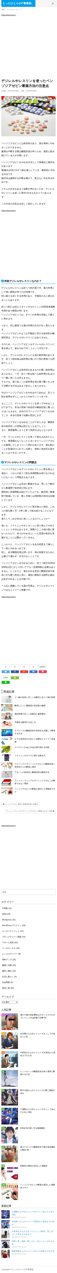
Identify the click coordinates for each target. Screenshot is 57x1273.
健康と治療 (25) (9, 965)
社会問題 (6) (7, 982)
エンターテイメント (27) (13, 931)
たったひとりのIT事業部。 (18, 3)
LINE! (5, 677)
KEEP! (43, 667)
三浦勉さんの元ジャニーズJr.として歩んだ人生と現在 (37, 1110)
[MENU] (53, 3)
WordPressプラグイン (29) (14, 925)
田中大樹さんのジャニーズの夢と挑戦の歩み (37, 1091)
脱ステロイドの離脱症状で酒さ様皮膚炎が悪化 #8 (37, 1148)
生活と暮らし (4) (9, 976)
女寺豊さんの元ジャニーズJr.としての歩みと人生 (37, 1035)
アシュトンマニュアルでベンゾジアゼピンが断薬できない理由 (29, 811)
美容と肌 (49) (8, 988)
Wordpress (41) (9, 920)
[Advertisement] (28, 45)
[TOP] (3, 10)
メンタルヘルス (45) (11, 948)
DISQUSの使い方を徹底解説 (32, 1128)
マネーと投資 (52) (10, 942)
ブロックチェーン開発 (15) (14, 937)
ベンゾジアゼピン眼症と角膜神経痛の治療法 (21, 804)
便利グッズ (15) (9, 959)
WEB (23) (6, 914)
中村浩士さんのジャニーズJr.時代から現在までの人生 (37, 1054)
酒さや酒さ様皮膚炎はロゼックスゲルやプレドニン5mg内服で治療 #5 (37, 1016)
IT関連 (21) (7, 908)
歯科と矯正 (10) (9, 971)
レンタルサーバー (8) (11, 954)
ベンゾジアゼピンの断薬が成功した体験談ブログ (37, 1186)
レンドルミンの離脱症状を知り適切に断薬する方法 (37, 1072)
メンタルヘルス (13, 10)
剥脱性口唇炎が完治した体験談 (33, 1166)
